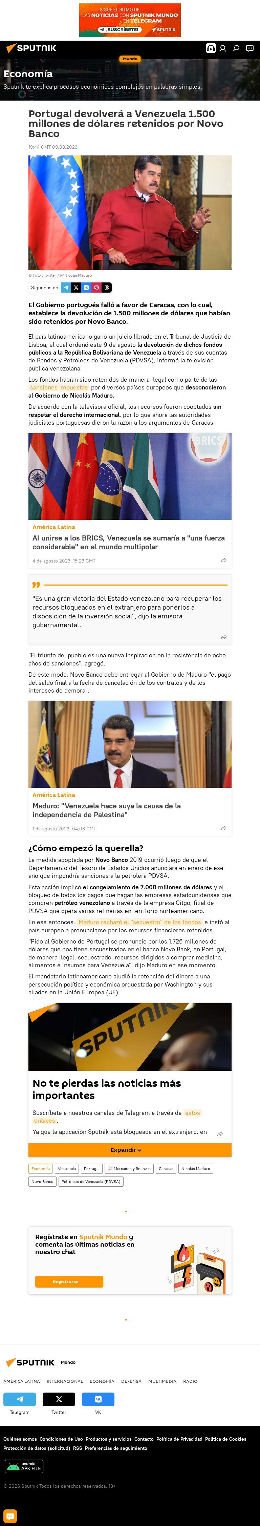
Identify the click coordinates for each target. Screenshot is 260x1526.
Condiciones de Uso (61, 1439)
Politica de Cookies (225, 1439)
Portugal (92, 1168)
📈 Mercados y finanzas (129, 1168)
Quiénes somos (20, 1439)
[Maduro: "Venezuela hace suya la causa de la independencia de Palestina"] (130, 744)
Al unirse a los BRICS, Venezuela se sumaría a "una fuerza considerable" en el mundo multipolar (128, 542)
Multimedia (162, 1381)
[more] (224, 560)
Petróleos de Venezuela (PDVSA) (91, 1181)
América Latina (53, 527)
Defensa (131, 1381)
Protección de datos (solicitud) (36, 1448)
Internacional (65, 1381)
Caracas (166, 1168)
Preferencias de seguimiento (116, 1448)
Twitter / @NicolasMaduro (68, 275)
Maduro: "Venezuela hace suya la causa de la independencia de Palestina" (106, 810)
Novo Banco (42, 1181)
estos (192, 1113)
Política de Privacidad (179, 1439)
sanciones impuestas (59, 387)
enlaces (44, 1120)
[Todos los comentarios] (10, 1516)
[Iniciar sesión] (223, 48)
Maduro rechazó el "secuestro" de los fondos (140, 922)
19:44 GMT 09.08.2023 (53, 147)
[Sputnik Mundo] (33, 54)
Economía (40, 1168)
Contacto (144, 1439)
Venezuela (67, 1168)
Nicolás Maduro (195, 1168)
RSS (77, 1448)
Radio (190, 1381)
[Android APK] (24, 1467)
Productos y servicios (109, 1439)
